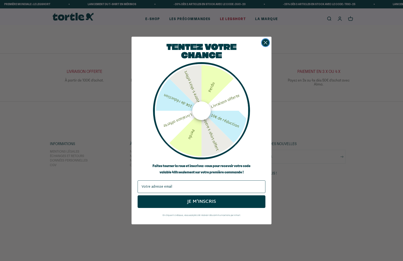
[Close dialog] (265, 43)
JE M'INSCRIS (201, 201)
